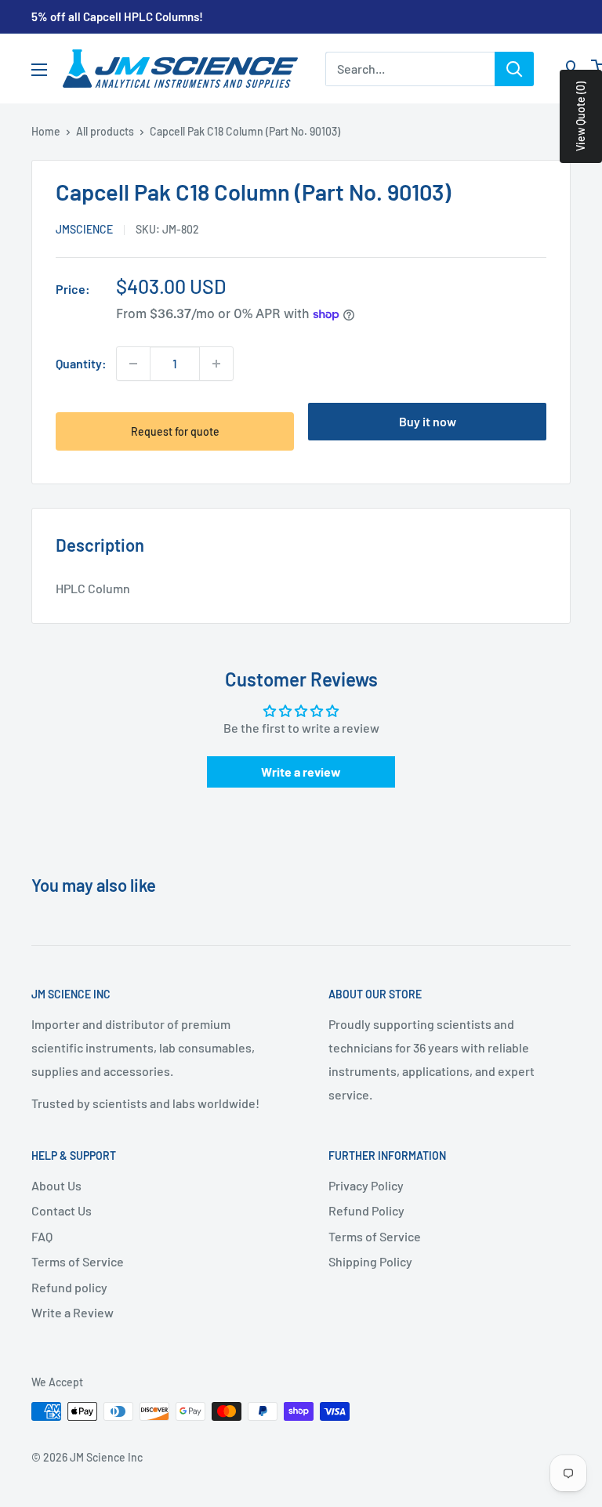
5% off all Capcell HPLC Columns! (117, 16)
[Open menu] (39, 69)
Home (45, 131)
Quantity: (81, 363)
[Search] (514, 69)
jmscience (84, 229)
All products (105, 131)
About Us (56, 1185)
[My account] (570, 69)
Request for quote (175, 431)
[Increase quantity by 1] (216, 363)
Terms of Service (77, 1261)
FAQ (42, 1236)
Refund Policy (366, 1210)
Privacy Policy (366, 1185)
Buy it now (427, 421)
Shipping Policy (370, 1261)
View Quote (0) (580, 116)
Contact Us (61, 1210)
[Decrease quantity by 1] (133, 363)
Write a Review (72, 1312)
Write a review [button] (301, 771)
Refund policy (69, 1287)
